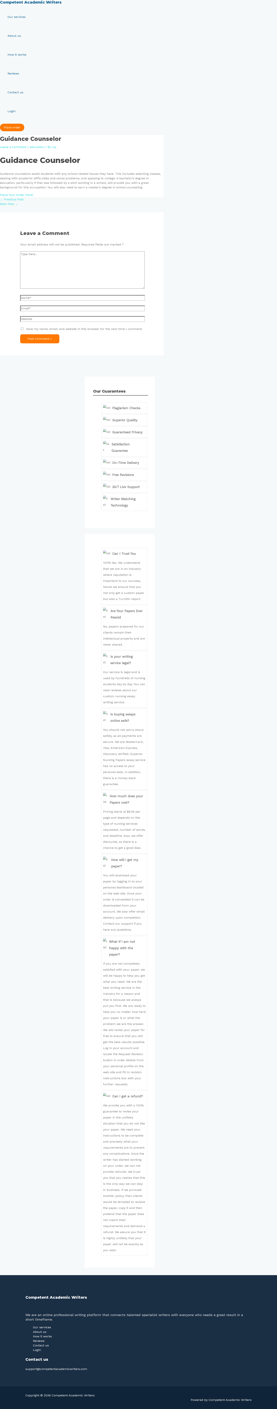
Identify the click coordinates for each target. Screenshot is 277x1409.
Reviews (13, 73)
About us (14, 36)
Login (11, 111)
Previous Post (12, 199)
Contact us (15, 92)
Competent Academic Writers (31, 2)
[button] (12, 127)
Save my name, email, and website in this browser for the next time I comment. (84, 329)
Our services (17, 17)
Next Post (9, 204)
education (37, 147)
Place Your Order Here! (16, 195)
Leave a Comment (13, 147)
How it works (17, 54)
